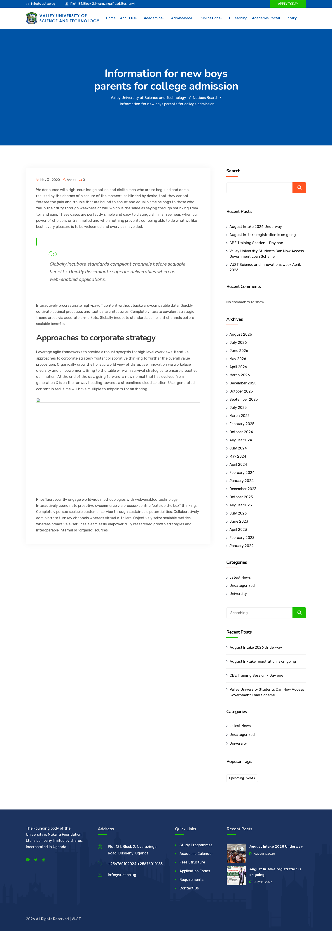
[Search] (299, 612)
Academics (153, 18)
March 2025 (239, 416)
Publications (209, 18)
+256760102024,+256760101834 (136, 864)
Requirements (191, 879)
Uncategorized (242, 585)
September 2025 (243, 399)
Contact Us (189, 888)
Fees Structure (192, 862)
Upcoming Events (242, 778)
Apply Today (288, 4)
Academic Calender (196, 853)
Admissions (181, 18)
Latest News (240, 577)
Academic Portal (266, 18)
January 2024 (241, 481)
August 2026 (240, 334)
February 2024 (242, 472)
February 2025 (241, 424)
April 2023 (238, 529)
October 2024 (241, 432)
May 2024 (237, 456)
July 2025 (238, 407)
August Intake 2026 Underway (255, 227)
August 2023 (240, 505)
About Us (127, 18)
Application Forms (195, 871)
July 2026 (238, 342)
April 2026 (238, 367)
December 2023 (242, 489)
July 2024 (238, 448)
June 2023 (238, 521)
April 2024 (238, 464)
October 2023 (241, 497)
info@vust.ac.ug (43, 4)
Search (233, 171)
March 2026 (239, 375)
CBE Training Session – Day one (256, 243)
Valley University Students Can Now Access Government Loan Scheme (267, 692)
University (238, 594)
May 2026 (237, 359)
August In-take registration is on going (262, 235)
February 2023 (241, 538)
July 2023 (238, 513)
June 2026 (238, 351)
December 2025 (242, 383)
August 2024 (240, 440)
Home (111, 18)
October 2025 (241, 391)
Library (291, 18)
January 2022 (241, 546)
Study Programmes (196, 845)
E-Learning (238, 18)
